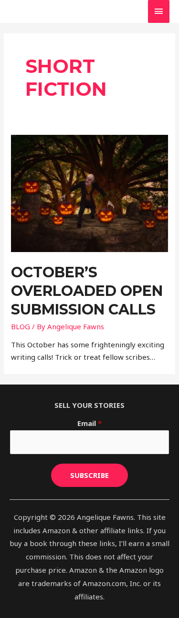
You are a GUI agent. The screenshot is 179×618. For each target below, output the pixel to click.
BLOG (20, 326)
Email (89, 423)
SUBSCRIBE (89, 475)
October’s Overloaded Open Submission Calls (87, 290)
